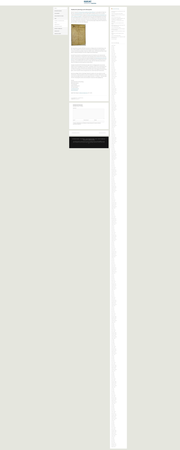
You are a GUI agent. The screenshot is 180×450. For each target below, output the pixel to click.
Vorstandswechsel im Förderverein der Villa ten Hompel (118, 12)
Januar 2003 (113, 429)
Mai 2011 (112, 293)
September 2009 (114, 320)
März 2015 (113, 231)
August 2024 (113, 77)
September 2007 (114, 353)
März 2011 (113, 296)
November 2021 (113, 122)
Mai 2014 (112, 244)
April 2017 (113, 197)
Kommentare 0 (80, 97)
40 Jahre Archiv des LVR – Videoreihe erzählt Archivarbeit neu (118, 37)
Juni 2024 (112, 80)
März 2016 (113, 214)
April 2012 (113, 278)
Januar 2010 (113, 315)
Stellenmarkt (57, 13)
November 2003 (113, 415)
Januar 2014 (113, 250)
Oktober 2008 (113, 335)
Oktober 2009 (113, 319)
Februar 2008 (113, 346)
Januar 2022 (113, 119)
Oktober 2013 (113, 254)
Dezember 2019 (113, 153)
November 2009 (113, 317)
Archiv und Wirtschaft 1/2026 (116, 27)
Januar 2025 (113, 71)
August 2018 (113, 175)
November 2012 (113, 269)
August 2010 (113, 305)
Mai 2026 (112, 49)
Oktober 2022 (113, 107)
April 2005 (113, 392)
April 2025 (113, 67)
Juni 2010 (112, 308)
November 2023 (113, 90)
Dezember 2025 (113, 56)
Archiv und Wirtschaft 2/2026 (116, 17)
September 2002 (114, 434)
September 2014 (114, 239)
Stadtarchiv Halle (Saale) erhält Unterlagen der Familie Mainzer (118, 29)
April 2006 (113, 376)
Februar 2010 (113, 313)
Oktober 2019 (113, 156)
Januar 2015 (113, 233)
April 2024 (113, 83)
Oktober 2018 (113, 172)
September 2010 (114, 304)
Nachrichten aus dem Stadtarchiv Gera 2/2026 (117, 23)
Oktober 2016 (113, 205)
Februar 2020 (113, 151)
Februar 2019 (113, 167)
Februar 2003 (113, 427)
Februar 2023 (113, 102)
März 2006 (113, 377)
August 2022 (113, 110)
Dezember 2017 (113, 186)
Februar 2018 (113, 183)
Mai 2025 (112, 65)
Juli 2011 (112, 290)
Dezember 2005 (113, 381)
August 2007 (113, 354)
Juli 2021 (112, 128)
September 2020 (114, 141)
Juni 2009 (112, 324)
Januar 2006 (113, 380)
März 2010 (113, 312)
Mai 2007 (112, 358)
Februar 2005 (113, 395)
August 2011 (113, 289)
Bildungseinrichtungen (58, 26)
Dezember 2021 (113, 121)
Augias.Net (77, 98)
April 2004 (113, 408)
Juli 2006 (112, 372)
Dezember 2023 (113, 88)
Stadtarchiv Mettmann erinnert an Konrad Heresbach (118, 15)
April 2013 (113, 262)
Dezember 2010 (113, 300)
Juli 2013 (112, 258)
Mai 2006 (112, 374)
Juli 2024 (112, 79)
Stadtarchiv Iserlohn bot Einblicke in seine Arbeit (118, 31)
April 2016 (113, 213)
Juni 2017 (112, 194)
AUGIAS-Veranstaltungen (59, 15)
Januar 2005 (113, 396)
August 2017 (113, 191)
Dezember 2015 (113, 218)
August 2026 (113, 45)
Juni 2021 (112, 129)
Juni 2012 (112, 275)
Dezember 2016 (113, 202)
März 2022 (113, 117)
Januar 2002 (113, 442)
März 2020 (113, 149)
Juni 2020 (112, 145)
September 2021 (114, 125)
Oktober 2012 (113, 270)
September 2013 (114, 255)
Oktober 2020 (113, 140)
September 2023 (114, 92)
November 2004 (113, 399)
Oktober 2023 (113, 91)
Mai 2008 (112, 342)
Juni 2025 (112, 64)
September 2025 (114, 60)
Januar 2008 (113, 347)
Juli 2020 (112, 144)
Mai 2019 (112, 163)
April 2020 (113, 148)
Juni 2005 (112, 389)
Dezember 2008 (113, 332)
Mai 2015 (112, 228)
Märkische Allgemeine (83, 92)
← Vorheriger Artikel (75, 132)
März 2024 (113, 84)
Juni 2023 (112, 96)
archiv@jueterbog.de (75, 88)
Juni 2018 (112, 178)
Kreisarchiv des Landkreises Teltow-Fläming (87, 12)
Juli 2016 (112, 209)
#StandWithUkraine (58, 10)
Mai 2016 (112, 212)
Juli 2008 (112, 339)
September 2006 (114, 369)
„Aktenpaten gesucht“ (79, 13)
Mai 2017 (112, 195)
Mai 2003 (112, 423)
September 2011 (114, 288)
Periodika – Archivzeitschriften (59, 20)
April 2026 (113, 50)
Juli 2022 (112, 111)
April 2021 (113, 132)
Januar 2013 (113, 266)
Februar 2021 (113, 134)
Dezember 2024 (113, 72)
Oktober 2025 (113, 58)
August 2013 (113, 256)
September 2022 (114, 109)
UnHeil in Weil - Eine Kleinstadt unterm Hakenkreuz (117, 21)
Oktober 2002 (113, 433)
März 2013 (113, 263)
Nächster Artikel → (103, 132)
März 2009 (113, 328)
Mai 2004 (112, 407)
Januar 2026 (113, 54)
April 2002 (113, 439)
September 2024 (114, 76)
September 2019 (114, 157)
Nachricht (75, 108)
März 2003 (113, 426)
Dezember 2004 (113, 397)
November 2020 (113, 138)
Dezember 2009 (113, 316)
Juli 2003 (112, 420)
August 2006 (113, 370)
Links (55, 18)
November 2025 (113, 57)
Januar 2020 (113, 152)
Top (89, 145)
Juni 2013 (112, 259)
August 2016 (113, 208)
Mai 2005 (112, 391)
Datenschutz (85, 139)
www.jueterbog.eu (74, 90)
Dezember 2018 (113, 170)
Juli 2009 (112, 323)
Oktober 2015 (113, 221)
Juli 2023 (112, 95)
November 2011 (113, 285)
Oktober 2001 (113, 446)
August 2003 (113, 419)
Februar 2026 (113, 53)
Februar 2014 (113, 248)
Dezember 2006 (113, 365)
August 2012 (113, 273)
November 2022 (113, 106)
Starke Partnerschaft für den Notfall (117, 13)
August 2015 (113, 224)
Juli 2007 (112, 355)
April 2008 (113, 343)
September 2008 (114, 336)
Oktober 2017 (113, 189)
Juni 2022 (112, 113)
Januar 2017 (113, 201)
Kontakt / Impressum (58, 28)
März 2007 (113, 361)
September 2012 (114, 271)
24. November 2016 (74, 97)
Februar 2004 (113, 411)
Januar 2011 (113, 298)
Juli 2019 (112, 160)
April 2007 (113, 359)
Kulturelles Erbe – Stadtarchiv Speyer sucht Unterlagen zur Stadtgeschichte (118, 19)
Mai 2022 (112, 114)
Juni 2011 (112, 292)
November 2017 (113, 187)
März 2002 (113, 441)
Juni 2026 (112, 48)
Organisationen (57, 24)
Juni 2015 (112, 227)
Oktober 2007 (113, 351)
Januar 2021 (113, 136)
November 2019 (113, 155)
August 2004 (113, 403)
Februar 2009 (113, 330)
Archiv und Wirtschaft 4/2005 (116, 35)
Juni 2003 (112, 422)
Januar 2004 (113, 412)
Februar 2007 (113, 362)
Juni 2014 (112, 243)
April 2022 (113, 115)
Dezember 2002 (113, 430)
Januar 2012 (113, 282)
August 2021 (113, 126)
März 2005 (113, 393)
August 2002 (113, 435)
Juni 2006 (112, 373)
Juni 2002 (112, 437)
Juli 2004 (112, 404)
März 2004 (113, 410)
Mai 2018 (112, 179)
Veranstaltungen (58, 33)
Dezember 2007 (113, 349)
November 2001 (113, 445)
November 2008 (113, 334)
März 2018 (113, 182)
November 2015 (113, 220)
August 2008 (113, 338)
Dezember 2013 (113, 251)
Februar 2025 (113, 69)
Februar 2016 (113, 216)
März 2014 (113, 247)
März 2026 (113, 52)
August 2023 (113, 94)
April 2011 (113, 294)
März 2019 (113, 166)
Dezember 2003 (113, 414)
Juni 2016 (112, 210)
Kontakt (100, 141)
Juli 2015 (112, 225)
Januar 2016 (113, 217)
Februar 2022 (113, 118)
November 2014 (113, 236)
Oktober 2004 (113, 400)
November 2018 (113, 171)
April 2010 (113, 311)
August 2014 (113, 240)
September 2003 (114, 418)
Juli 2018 (112, 176)
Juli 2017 (112, 193)
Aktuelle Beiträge (115, 8)
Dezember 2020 (113, 137)
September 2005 (114, 385)
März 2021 (113, 133)
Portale (56, 22)
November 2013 (113, 252)
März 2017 (113, 198)
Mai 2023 (112, 98)
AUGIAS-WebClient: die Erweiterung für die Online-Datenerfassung (118, 26)
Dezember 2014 (113, 235)
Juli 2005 (112, 388)
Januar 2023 (113, 103)
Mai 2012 (112, 277)
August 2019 (113, 159)
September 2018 (114, 174)
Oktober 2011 (113, 286)
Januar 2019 (113, 168)
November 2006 (113, 366)
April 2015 (113, 229)
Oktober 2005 (113, 384)
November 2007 (113, 350)
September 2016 (114, 206)
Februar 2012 (113, 281)
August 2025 (113, 61)
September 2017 (114, 190)
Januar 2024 (113, 87)
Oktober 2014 (113, 237)
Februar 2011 (113, 297)
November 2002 (113, 431)
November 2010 (113, 301)
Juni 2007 (112, 357)
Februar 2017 (113, 199)
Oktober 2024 (113, 75)
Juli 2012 (112, 274)
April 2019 (113, 164)
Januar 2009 (113, 331)
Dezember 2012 (113, 267)
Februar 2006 (113, 378)
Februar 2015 (113, 232)
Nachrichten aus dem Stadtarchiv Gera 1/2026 (117, 34)
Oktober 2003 (113, 416)
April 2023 (113, 99)
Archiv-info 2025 (113, 39)
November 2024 (113, 73)
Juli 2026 (112, 46)
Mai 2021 (112, 130)
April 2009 (113, 327)
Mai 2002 (112, 438)
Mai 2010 (112, 309)
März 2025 (113, 68)
